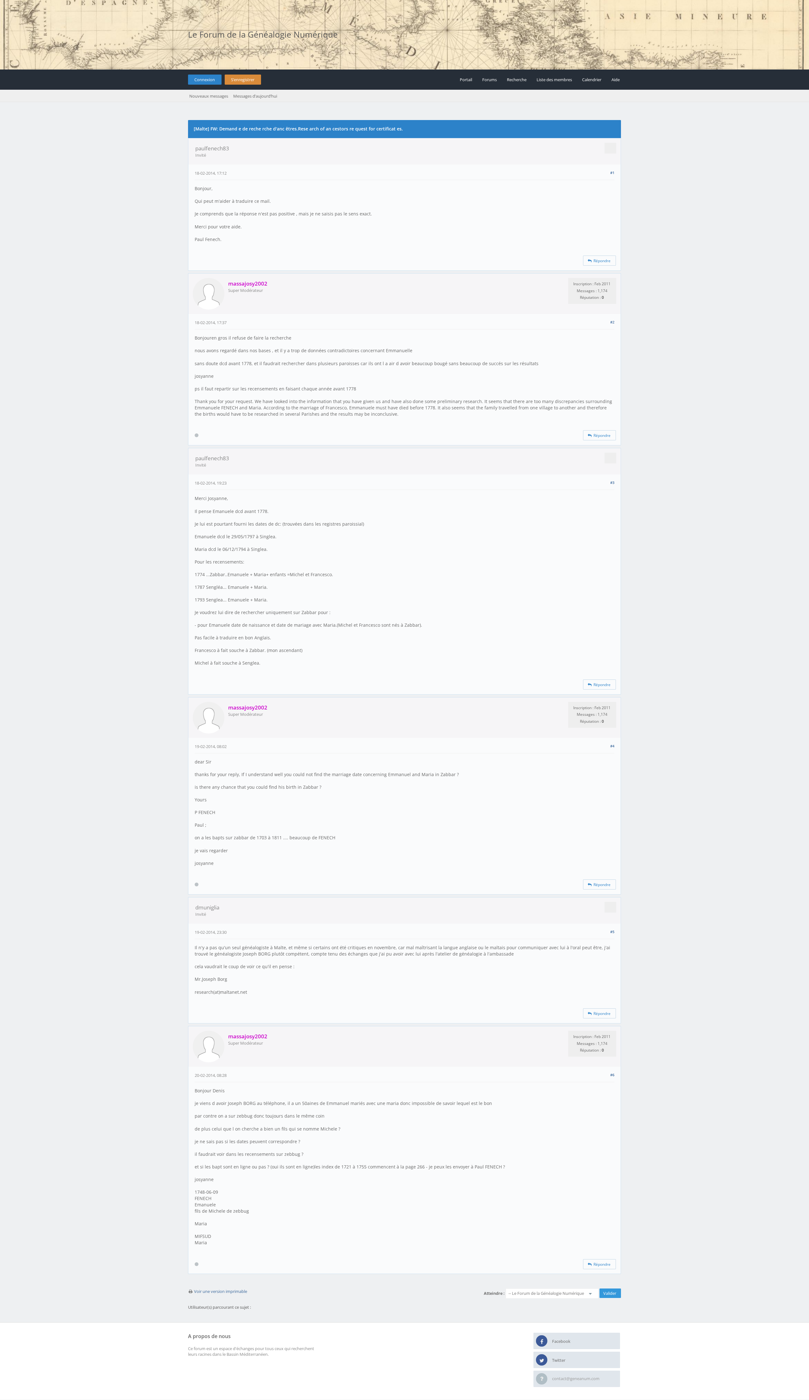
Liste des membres (554, 79)
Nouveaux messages (208, 96)
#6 (612, 1074)
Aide (615, 79)
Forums (489, 79)
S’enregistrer (242, 79)
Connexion (204, 79)
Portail (466, 79)
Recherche (516, 79)
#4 (612, 746)
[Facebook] (541, 1341)
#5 (612, 931)
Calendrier (591, 79)
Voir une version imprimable (220, 1291)
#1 (612, 172)
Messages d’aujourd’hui (255, 96)
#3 (612, 482)
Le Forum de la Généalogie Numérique (263, 34)
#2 (612, 322)
